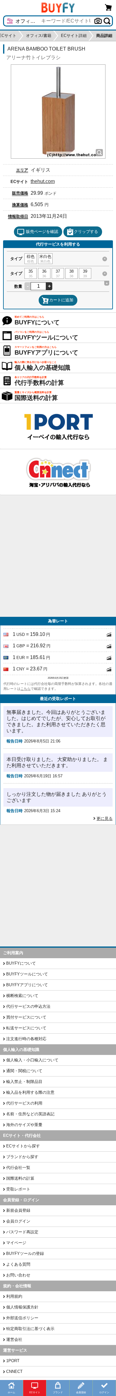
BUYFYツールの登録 (25, 1253)
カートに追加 (61, 300)
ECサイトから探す (23, 1146)
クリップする (86, 231)
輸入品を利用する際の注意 (30, 1092)
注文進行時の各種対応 (26, 1038)
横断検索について (22, 995)
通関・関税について (24, 1070)
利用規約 (14, 1296)
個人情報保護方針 (22, 1307)
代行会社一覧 (18, 1167)
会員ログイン (18, 1221)
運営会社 (14, 1339)
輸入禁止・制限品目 (24, 1081)
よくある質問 (18, 1264)
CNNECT (14, 1371)
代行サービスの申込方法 (28, 1006)
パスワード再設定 (22, 1232)
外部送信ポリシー (22, 1318)
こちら (25, 688)
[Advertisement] (58, 556)
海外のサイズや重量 (24, 1124)
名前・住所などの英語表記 (30, 1114)
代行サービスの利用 (24, 1103)
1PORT (12, 1360)
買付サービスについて (26, 1017)
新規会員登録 (18, 1210)
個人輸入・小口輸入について (32, 1060)
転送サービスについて (26, 1028)
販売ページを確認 (42, 231)
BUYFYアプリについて (27, 985)
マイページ (16, 1242)
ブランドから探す (22, 1156)
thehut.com (43, 181)
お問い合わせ (18, 1275)
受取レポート (18, 1189)
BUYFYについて (21, 963)
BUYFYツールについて (27, 974)
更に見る (105, 818)
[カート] (108, 7)
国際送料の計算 (20, 1178)
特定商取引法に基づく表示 (30, 1328)
